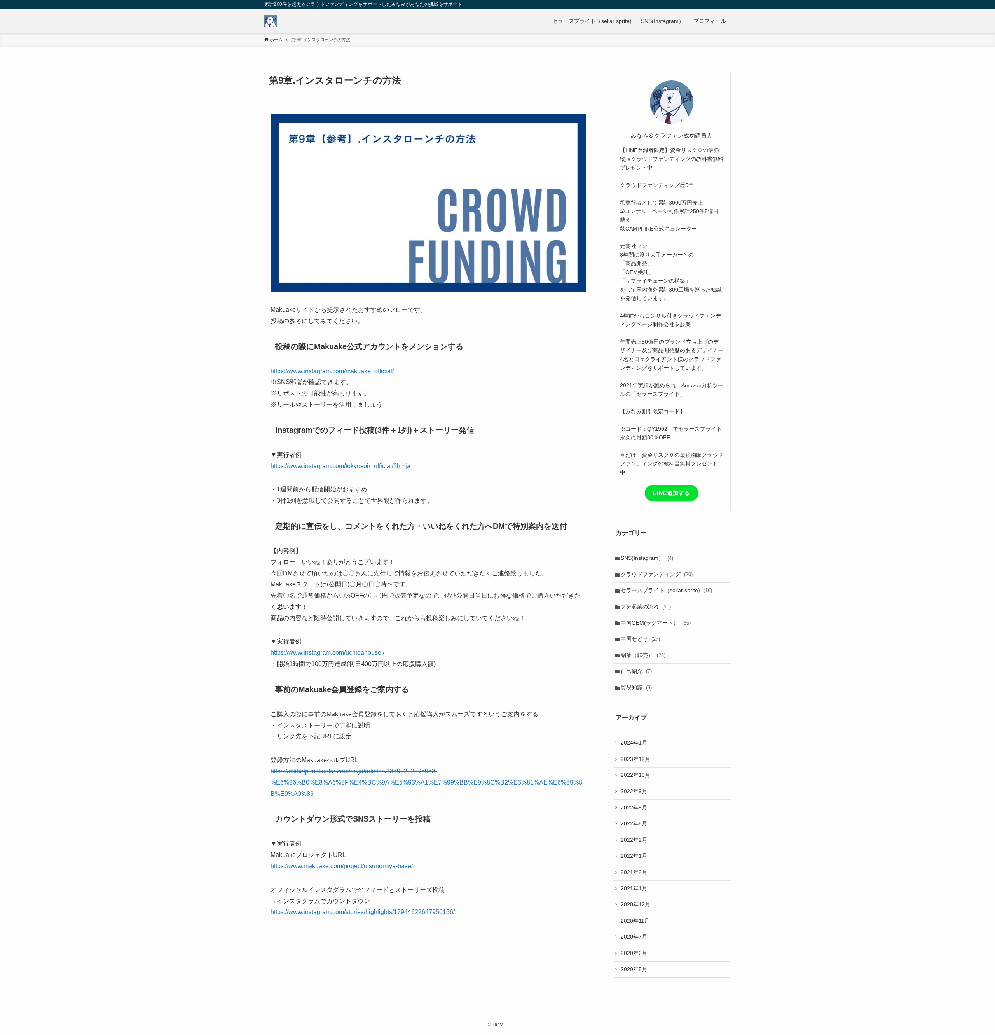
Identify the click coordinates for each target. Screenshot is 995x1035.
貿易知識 (636, 687)
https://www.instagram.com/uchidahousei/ (327, 652)
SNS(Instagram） (647, 558)
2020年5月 (634, 969)
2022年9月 (634, 791)
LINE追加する (671, 493)
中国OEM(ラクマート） (656, 623)
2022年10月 (635, 775)
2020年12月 (635, 904)
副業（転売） (643, 655)
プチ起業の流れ (646, 606)
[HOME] (270, 21)
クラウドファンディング (657, 574)
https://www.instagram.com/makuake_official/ (332, 371)
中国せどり (640, 639)
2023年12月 (635, 759)
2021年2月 (634, 872)
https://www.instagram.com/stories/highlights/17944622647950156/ (363, 912)
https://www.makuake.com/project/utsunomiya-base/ (342, 866)
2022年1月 (634, 856)
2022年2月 (634, 840)
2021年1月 (634, 888)
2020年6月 (634, 953)
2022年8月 (634, 807)
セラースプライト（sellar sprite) (666, 590)
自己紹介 (636, 671)
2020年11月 (635, 921)
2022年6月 (634, 823)
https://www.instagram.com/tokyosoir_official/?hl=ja (340, 466)
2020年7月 (634, 937)
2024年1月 (634, 743)
